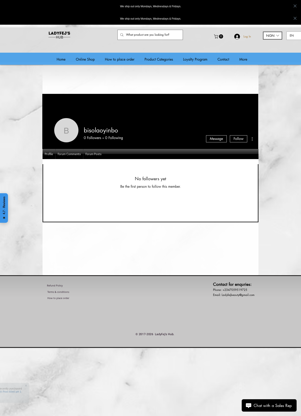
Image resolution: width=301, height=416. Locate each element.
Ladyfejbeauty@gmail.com (238, 295)
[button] (219, 36)
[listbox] (272, 36)
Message (216, 138)
